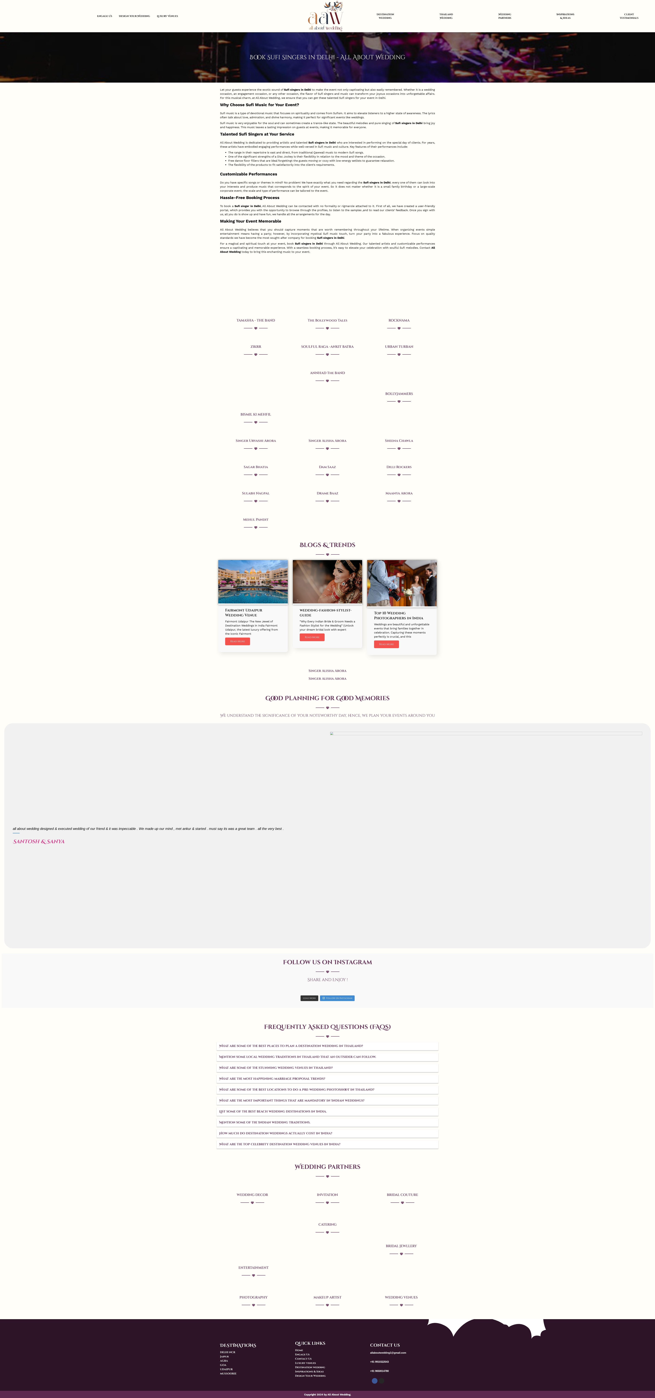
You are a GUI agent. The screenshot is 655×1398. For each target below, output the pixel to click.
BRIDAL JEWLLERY (401, 1246)
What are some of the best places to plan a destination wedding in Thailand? (291, 1046)
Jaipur (224, 1356)
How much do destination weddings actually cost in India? (275, 1133)
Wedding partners (504, 16)
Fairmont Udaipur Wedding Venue (243, 613)
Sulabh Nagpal (256, 493)
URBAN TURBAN (399, 346)
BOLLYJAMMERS (399, 393)
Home (299, 1350)
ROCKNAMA (399, 320)
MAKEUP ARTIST (327, 1297)
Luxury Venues (167, 16)
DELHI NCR (227, 1352)
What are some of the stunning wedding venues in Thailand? (276, 1068)
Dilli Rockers (399, 467)
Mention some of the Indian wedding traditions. (264, 1122)
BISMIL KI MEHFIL (256, 414)
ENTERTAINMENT (253, 1267)
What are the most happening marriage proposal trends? (272, 1079)
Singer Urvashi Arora (256, 440)
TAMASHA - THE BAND (256, 320)
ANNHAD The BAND (327, 373)
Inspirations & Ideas (565, 16)
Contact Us (303, 1359)
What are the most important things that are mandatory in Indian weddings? (291, 1101)
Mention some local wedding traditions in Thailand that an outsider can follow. (297, 1057)
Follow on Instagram (339, 998)
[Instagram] (381, 1381)
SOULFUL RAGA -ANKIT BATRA (327, 346)
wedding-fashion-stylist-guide (326, 613)
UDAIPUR (226, 1369)
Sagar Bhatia (256, 467)
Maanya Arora (399, 493)
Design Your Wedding (134, 16)
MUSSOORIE (228, 1373)
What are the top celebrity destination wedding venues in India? (279, 1144)
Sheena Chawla (399, 440)
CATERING (327, 1224)
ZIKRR (256, 346)
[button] (327, 1046)
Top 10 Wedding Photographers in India (398, 616)
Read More (237, 641)
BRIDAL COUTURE (402, 1195)
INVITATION (327, 1195)
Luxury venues (305, 1363)
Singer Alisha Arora (327, 440)
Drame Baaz (327, 493)
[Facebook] (374, 1381)
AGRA (224, 1361)
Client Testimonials (629, 16)
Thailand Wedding (446, 16)
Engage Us (104, 16)
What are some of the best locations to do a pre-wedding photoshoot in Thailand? (296, 1090)
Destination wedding (385, 16)
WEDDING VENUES (401, 1297)
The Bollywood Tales (327, 320)
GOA (223, 1365)
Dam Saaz (327, 467)
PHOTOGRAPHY (253, 1297)
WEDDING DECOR (252, 1195)
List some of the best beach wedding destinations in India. (273, 1111)
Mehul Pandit (255, 519)
